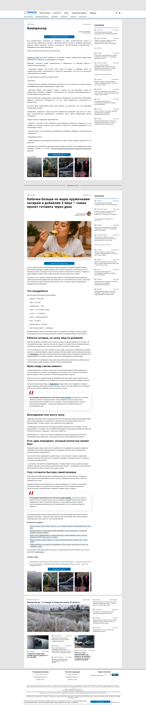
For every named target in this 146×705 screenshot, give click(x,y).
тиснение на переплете (100, 244)
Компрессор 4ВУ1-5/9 (34, 57)
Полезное (32, 24)
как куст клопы (98, 48)
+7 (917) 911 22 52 (40, 674)
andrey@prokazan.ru (40, 677)
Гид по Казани (98, 609)
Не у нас (98, 99)
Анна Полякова (81, 214)
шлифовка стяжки (98, 74)
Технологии (99, 30)
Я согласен (100, 701)
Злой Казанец (39, 552)
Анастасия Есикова (85, 31)
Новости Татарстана (34, 599)
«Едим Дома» (54, 384)
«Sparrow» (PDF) (74, 697)
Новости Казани (58, 635)
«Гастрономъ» (34, 354)
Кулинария (99, 53)
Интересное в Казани (101, 38)
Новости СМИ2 (31, 157)
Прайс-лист (40, 679)
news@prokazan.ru (72, 677)
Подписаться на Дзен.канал (59, 36)
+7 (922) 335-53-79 (72, 674)
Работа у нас (72, 679)
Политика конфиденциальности (112, 702)
